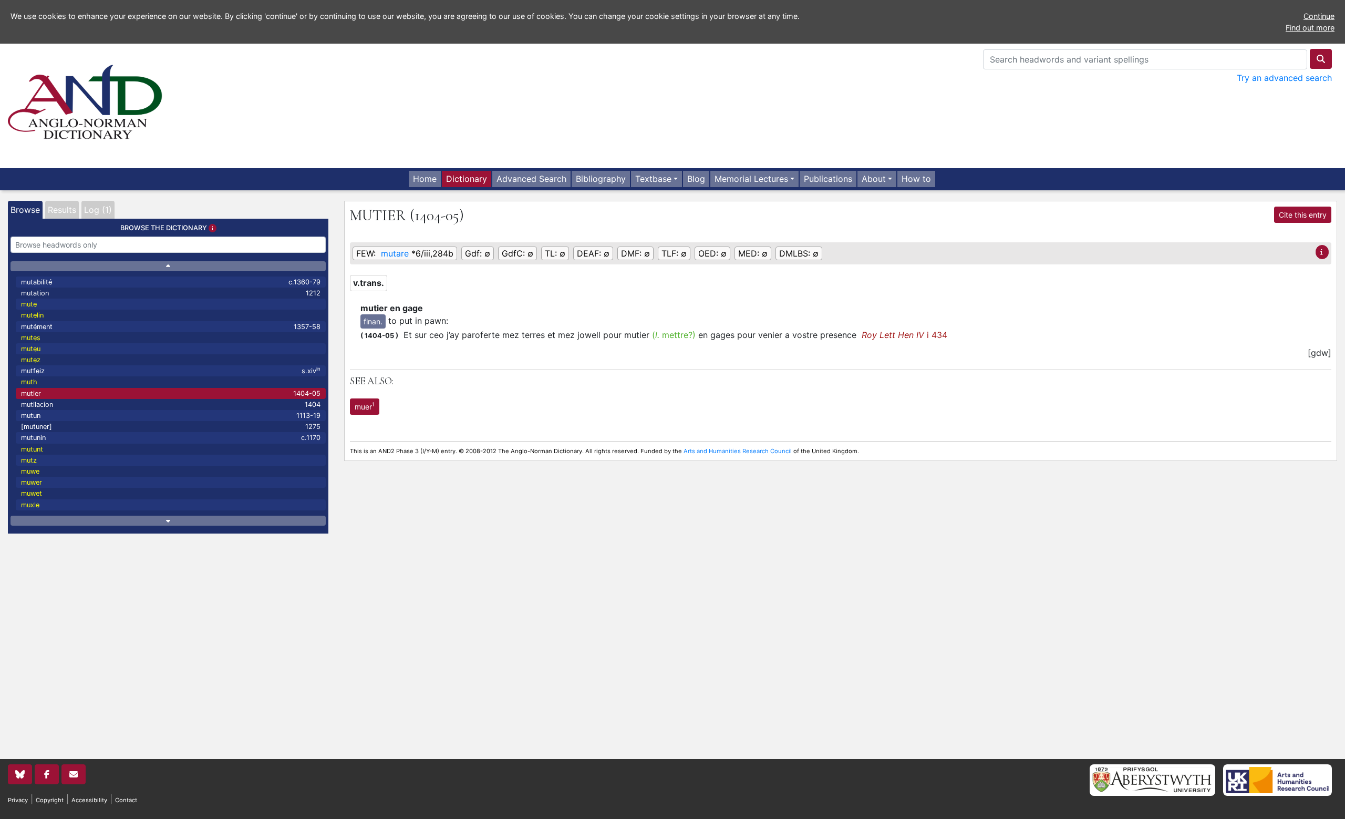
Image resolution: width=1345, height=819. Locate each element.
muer (365, 406)
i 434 (904, 335)
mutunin (170, 438)
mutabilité (170, 282)
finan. (373, 321)
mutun (170, 415)
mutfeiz (170, 370)
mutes (30, 338)
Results (62, 209)
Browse (25, 209)
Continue (1318, 16)
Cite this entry (1303, 214)
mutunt (32, 449)
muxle (30, 505)
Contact (126, 800)
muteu (30, 349)
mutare (395, 253)
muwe (30, 471)
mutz (29, 460)
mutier (170, 393)
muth (29, 382)
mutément (170, 327)
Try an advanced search (1284, 78)
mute (29, 304)
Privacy (18, 800)
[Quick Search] (1321, 59)
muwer (31, 482)
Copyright (50, 800)
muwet (31, 493)
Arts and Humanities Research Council (738, 451)
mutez (30, 360)
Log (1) (98, 209)
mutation (170, 293)
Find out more (1310, 27)
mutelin (32, 315)
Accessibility (89, 800)
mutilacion (170, 404)
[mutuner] (170, 427)
